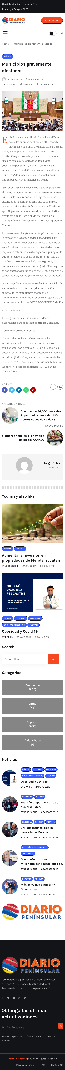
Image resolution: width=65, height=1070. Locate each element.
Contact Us (18, 4)
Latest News (32, 4)
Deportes (33, 724)
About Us (6, 4)
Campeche (32, 687)
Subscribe (52, 20)
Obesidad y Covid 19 (20, 631)
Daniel (9, 637)
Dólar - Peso (32, 742)
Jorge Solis (11, 566)
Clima (32, 705)
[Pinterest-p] (25, 998)
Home (6, 43)
